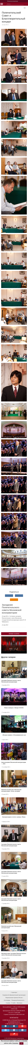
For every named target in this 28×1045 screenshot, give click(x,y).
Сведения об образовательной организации (14, 995)
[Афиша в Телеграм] (14, 1034)
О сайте (13, 1003)
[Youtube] (22, 1026)
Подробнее (15, 1043)
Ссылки (8, 1003)
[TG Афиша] (14, 1026)
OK (21, 1043)
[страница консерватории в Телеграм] (6, 1026)
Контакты (19, 1003)
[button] (3, 645)
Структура (14, 992)
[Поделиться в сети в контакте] (9, 595)
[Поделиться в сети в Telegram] (19, 595)
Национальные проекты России (14, 997)
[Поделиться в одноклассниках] (14, 599)
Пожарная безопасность (18, 1000)
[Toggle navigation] (25, 7)
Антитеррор (7, 1000)
